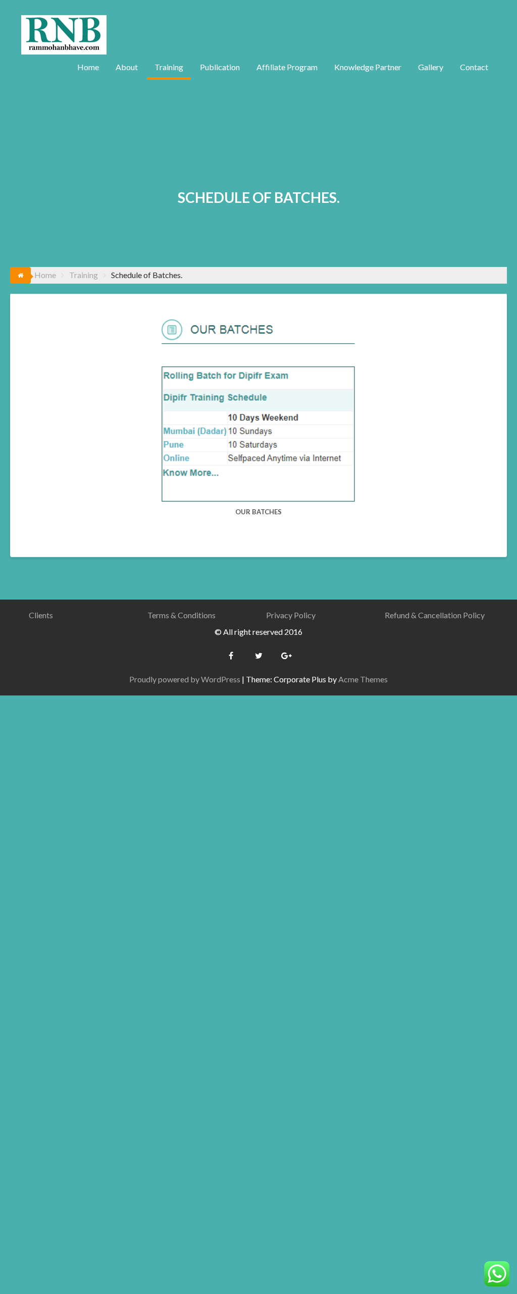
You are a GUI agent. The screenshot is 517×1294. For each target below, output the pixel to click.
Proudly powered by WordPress (184, 679)
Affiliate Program (287, 67)
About (127, 67)
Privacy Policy (291, 615)
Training (168, 67)
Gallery (430, 67)
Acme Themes (363, 679)
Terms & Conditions (181, 615)
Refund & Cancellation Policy (435, 615)
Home (88, 67)
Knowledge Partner (367, 67)
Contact (474, 67)
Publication (220, 67)
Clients (41, 615)
